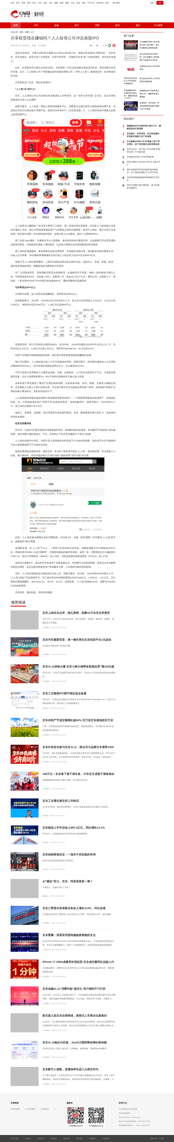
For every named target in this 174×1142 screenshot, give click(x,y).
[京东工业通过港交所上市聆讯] (25, 817)
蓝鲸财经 (45, 1109)
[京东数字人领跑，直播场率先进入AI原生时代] (25, 1081)
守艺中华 (90, 3)
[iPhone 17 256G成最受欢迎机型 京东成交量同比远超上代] (25, 969)
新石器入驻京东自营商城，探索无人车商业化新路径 (74, 1015)
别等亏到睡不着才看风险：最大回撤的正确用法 (143, 186)
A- (97, 45)
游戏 (45, 3)
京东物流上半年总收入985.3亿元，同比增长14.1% (73, 827)
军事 (23, 3)
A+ (91, 45)
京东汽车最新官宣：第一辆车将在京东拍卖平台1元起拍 (76, 639)
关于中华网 (14, 1138)
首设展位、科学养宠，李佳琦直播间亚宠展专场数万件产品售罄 (143, 134)
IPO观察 (158, 25)
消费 (97, 25)
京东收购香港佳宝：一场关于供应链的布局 (69, 854)
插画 (61, 3)
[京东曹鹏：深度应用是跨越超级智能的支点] (25, 942)
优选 (78, 3)
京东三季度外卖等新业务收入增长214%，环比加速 (74, 908)
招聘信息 (54, 1138)
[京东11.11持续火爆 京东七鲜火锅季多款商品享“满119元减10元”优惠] (25, 674)
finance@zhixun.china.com (129, 1117)
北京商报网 (30, 1109)
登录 (160, 3)
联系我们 (41, 1138)
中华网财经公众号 (96, 1126)
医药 (117, 25)
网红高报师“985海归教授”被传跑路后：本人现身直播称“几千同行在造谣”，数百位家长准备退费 (142, 171)
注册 (151, 3)
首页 (12, 3)
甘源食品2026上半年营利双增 (140, 157)
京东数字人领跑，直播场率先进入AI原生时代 (70, 1069)
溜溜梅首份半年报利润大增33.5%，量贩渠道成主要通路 (144, 127)
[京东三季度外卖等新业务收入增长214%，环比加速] (25, 915)
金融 (56, 25)
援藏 (56, 3)
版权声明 (67, 1138)
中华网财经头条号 (76, 1126)
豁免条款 (79, 1138)
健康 (67, 3)
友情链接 (92, 1138)
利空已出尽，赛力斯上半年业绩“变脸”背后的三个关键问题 (144, 150)
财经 (29, 3)
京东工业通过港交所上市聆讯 (60, 800)
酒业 (138, 25)
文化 (50, 3)
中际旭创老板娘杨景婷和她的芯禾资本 (143, 178)
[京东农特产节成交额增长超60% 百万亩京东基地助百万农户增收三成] (25, 727)
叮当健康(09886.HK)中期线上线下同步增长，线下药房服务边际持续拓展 (143, 142)
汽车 (40, 3)
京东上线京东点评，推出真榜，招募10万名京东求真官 (76, 612)
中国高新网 (15, 1109)
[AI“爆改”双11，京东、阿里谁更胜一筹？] (25, 893)
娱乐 (34, 3)
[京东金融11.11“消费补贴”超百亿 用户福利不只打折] (25, 996)
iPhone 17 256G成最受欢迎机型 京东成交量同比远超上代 (78, 961)
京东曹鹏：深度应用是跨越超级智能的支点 (69, 935)
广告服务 (28, 1138)
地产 (77, 25)
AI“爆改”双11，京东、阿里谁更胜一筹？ (67, 881)
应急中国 (99, 3)
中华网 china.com (21, 14)
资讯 (18, 3)
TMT (36, 25)
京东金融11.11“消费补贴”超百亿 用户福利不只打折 (74, 988)
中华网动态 (106, 1138)
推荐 (15, 25)
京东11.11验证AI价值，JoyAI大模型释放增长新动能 (74, 1042)
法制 (83, 3)
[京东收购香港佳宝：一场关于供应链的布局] (25, 862)
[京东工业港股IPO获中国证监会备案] (25, 700)
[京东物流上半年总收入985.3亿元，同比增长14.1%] (25, 843)
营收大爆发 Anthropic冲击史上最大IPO (143, 163)
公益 (72, 3)
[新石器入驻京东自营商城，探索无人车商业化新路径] (25, 1027)
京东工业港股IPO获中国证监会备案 (64, 693)
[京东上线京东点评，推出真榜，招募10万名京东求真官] (25, 624)
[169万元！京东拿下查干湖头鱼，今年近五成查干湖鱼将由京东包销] (25, 781)
